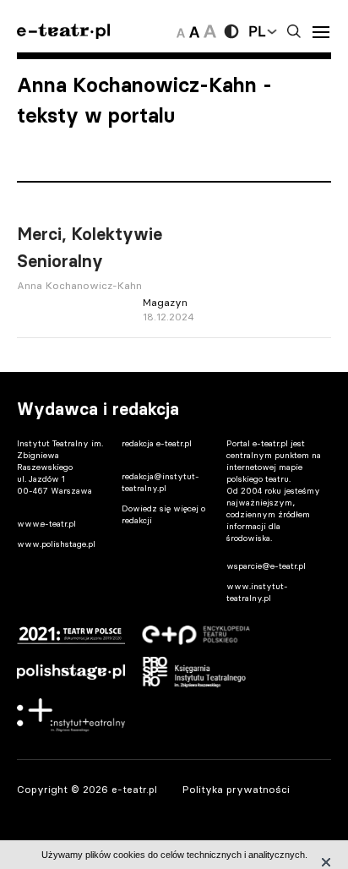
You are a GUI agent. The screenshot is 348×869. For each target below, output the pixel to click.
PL (256, 31)
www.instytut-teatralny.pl (257, 592)
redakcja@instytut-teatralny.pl (160, 482)
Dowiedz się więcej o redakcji (163, 514)
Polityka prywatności (236, 789)
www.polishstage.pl (56, 543)
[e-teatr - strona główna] (63, 32)
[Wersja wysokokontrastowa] (231, 31)
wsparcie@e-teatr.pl (266, 565)
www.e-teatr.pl (46, 523)
